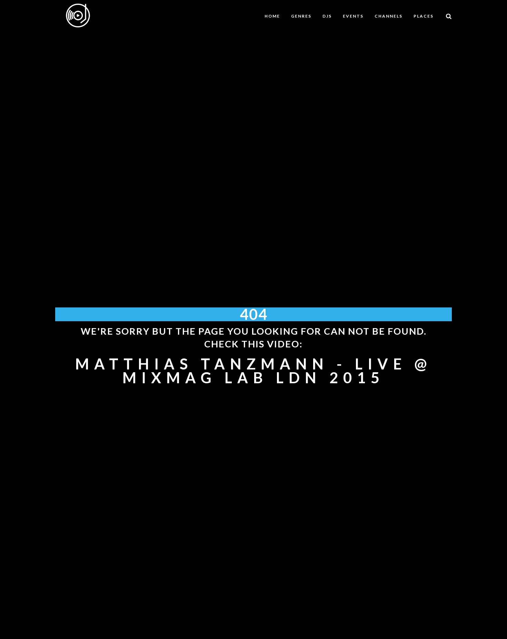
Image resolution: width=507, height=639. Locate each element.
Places (424, 16)
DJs (327, 16)
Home (272, 16)
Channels (388, 16)
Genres (301, 16)
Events (353, 16)
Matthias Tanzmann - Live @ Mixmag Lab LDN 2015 (253, 370)
